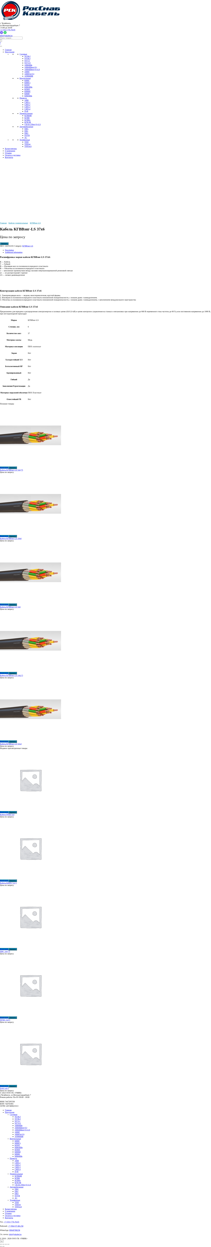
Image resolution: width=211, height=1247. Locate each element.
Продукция (9, 52)
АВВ (26, 100)
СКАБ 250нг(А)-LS (32, 124)
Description (9, 250)
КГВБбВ (28, 116)
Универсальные (26, 113)
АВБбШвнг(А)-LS (32, 69)
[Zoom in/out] (8, 1244)
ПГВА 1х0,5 (5, 1020)
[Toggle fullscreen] (6, 1244)
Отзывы (8, 153)
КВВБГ (27, 91)
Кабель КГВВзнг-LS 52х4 (10, 744)
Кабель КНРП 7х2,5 (8, 883)
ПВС (26, 129)
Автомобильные (26, 127)
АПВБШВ (28, 76)
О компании (10, 151)
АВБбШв (28, 65)
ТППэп (27, 144)
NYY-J (27, 61)
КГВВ (27, 118)
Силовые (23, 54)
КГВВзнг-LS (35, 223)
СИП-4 (27, 109)
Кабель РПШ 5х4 (7, 815)
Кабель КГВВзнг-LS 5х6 (10, 607)
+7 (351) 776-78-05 (7, 30)
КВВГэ (27, 83)
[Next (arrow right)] (3, 1246)
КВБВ (27, 94)
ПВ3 (26, 133)
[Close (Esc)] (1, 1244)
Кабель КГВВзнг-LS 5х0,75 (11, 470)
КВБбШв (28, 96)
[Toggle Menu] (1, 46)
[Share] (3, 1244)
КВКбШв (28, 87)
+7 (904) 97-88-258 (15, 1226)
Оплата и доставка (12, 155)
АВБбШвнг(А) (30, 67)
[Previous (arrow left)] (1, 1246)
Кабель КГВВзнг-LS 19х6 (10, 538)
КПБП (27, 89)
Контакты (9, 157)
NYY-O (27, 63)
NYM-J (27, 58)
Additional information (13, 252)
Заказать (4, 244)
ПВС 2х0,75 (5, 951)
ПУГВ (27, 135)
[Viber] (1, 33)
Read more (4, 468)
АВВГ (27, 72)
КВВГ (27, 80)
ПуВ (26, 111)
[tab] (108, 250)
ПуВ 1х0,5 (4, 1088)
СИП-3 (27, 107)
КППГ (27, 85)
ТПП (26, 142)
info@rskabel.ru (6, 36)
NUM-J (27, 56)
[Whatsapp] (5, 33)
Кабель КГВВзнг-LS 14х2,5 (11, 675)
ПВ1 (26, 131)
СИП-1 (27, 102)
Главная (8, 50)
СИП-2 (27, 105)
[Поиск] (1, 40)
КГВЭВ (27, 122)
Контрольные (25, 78)
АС (25, 138)
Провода (23, 98)
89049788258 (14, 1230)
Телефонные (25, 140)
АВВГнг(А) (29, 74)
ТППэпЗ (28, 146)
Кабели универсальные (18, 223)
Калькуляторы (11, 149)
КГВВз (27, 120)
